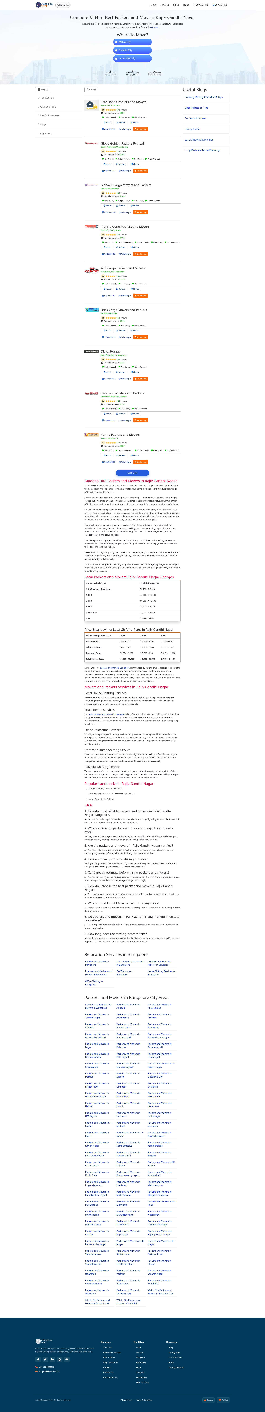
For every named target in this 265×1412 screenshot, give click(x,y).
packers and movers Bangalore (115, 667)
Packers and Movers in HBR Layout (159, 1095)
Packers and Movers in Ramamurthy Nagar (97, 1242)
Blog (171, 1347)
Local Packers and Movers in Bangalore (130, 963)
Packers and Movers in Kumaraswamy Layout (128, 1173)
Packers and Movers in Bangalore (97, 963)
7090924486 (201, 4)
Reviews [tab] (121, 122)
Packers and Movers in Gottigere (159, 1085)
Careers (106, 1367)
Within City (125, 42)
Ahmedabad (141, 1377)
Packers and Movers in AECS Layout (159, 1006)
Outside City (125, 50)
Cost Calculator (176, 1357)
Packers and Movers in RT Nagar (161, 1242)
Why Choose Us (110, 1362)
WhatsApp (126, 129)
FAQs (43, 124)
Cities (176, 4)
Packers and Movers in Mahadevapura (159, 1183)
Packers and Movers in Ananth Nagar (97, 1016)
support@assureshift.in (49, 1371)
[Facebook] (38, 1359)
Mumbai (139, 1352)
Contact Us (108, 1372)
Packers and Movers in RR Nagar (130, 1242)
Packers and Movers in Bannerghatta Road (97, 1035)
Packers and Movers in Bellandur (128, 1045)
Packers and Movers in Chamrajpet (159, 1055)
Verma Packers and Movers (120, 434)
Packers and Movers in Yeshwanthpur (128, 1292)
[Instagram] (59, 1359)
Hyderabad (141, 1362)
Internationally (127, 58)
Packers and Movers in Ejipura (128, 1075)
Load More (132, 472)
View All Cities (142, 1382)
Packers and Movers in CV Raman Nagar (161, 1065)
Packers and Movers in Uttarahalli (97, 1272)
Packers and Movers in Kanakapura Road (97, 1154)
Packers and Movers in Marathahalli (97, 1203)
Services (164, 4)
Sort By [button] (92, 89)
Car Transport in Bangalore (124, 973)
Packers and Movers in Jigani (97, 1134)
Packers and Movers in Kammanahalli (159, 1144)
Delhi (138, 1347)
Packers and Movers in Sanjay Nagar (128, 1252)
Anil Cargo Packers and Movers (123, 268)
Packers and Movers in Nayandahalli (128, 1223)
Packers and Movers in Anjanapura (128, 1016)
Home (153, 4)
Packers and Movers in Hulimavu (128, 1114)
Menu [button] (44, 89)
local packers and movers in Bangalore (107, 714)
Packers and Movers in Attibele (97, 1026)
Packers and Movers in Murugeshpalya (128, 1213)
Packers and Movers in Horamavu (159, 1104)
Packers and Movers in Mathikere (128, 1203)
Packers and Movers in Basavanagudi (128, 1035)
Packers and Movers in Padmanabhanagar (159, 1223)
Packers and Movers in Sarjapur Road (159, 1252)
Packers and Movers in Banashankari (128, 1026)
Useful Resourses (50, 115)
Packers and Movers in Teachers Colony (128, 1262)
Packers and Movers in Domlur (97, 1075)
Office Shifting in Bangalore (94, 983)
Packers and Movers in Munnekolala (97, 1213)
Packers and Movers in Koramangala (97, 1164)
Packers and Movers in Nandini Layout (97, 1223)
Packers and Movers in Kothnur (128, 1164)
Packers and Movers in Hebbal (97, 1104)
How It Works (109, 1357)
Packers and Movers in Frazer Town (97, 1085)
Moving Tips (174, 1352)
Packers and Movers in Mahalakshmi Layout (97, 1193)
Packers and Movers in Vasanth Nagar (159, 1272)
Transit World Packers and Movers (125, 226)
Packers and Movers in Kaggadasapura (159, 1134)
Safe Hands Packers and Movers (124, 102)
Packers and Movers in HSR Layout (97, 1114)
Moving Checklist (176, 1367)
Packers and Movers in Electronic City (159, 1075)
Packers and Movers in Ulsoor (159, 1262)
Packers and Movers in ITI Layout (98, 1124)
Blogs (186, 4)
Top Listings (47, 97)
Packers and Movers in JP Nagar (129, 1134)
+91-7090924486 (46, 1366)
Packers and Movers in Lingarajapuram (97, 1183)
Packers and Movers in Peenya (97, 1233)
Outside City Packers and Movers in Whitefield (98, 1006)
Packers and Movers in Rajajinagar (128, 1233)
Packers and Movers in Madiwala (128, 1183)
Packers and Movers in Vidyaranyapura (97, 1282)
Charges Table (48, 106)
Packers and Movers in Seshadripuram (97, 1262)
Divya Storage (110, 351)
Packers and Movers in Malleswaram (128, 1193)
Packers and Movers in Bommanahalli (159, 1045)
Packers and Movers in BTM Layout (128, 1055)
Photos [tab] (136, 122)
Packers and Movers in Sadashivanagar (97, 1252)
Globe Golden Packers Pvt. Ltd (122, 143)
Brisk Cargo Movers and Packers (124, 310)
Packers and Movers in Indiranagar (159, 1114)
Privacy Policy (126, 1400)
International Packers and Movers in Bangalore (98, 973)
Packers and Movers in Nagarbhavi (159, 1213)
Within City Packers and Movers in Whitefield (128, 1301)
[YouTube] (67, 1359)
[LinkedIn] (52, 1359)
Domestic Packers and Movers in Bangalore (159, 963)
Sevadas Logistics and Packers (122, 393)
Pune (138, 1367)
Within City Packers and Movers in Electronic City (160, 1292)
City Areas (45, 133)
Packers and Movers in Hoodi (128, 1104)
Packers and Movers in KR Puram (161, 1164)
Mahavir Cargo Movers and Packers (126, 185)
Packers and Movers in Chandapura (97, 1065)
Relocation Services (112, 1352)
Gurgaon (140, 1372)
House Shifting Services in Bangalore (161, 973)
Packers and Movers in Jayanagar (159, 1124)
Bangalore (140, 1357)
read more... (155, 27)
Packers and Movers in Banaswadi (159, 1026)
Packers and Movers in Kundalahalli (159, 1173)
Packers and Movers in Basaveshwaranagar (159, 1035)
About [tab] (108, 122)
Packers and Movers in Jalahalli (128, 1124)
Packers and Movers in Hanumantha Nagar (97, 1095)
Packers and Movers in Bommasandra (97, 1055)
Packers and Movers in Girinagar (128, 1085)
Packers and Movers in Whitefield (159, 1282)
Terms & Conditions (144, 1400)
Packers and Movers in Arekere (159, 1016)
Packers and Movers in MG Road (162, 1203)
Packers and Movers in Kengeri (159, 1154)
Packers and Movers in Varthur (128, 1272)
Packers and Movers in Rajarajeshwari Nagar (159, 1233)
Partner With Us (110, 1377)
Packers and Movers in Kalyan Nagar (97, 1144)
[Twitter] (45, 1359)
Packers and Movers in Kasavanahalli (128, 1154)
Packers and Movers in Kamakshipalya (128, 1144)
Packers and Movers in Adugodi (128, 1006)
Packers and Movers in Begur (97, 1045)
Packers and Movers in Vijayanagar (128, 1282)
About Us (107, 1347)
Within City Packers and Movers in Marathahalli (97, 1301)
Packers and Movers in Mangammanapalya (159, 1193)
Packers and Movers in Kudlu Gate (97, 1173)
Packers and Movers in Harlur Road (128, 1095)
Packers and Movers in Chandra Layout (128, 1065)
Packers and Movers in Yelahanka (97, 1292)
